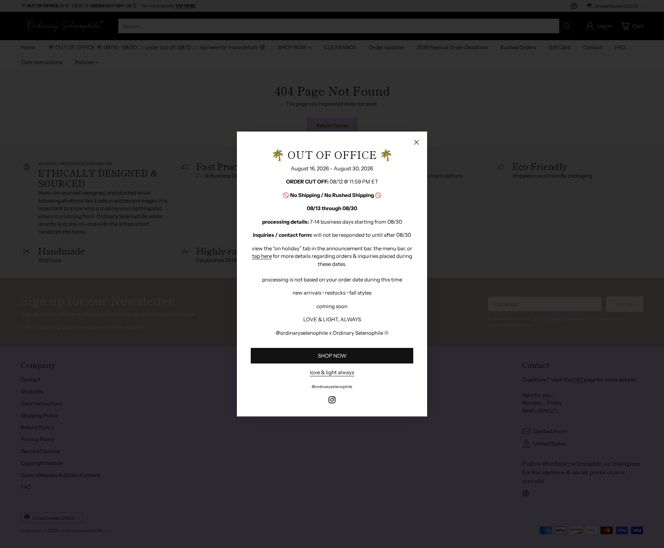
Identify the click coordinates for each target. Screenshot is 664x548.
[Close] (416, 142)
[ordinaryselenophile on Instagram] (332, 401)
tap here (262, 256)
